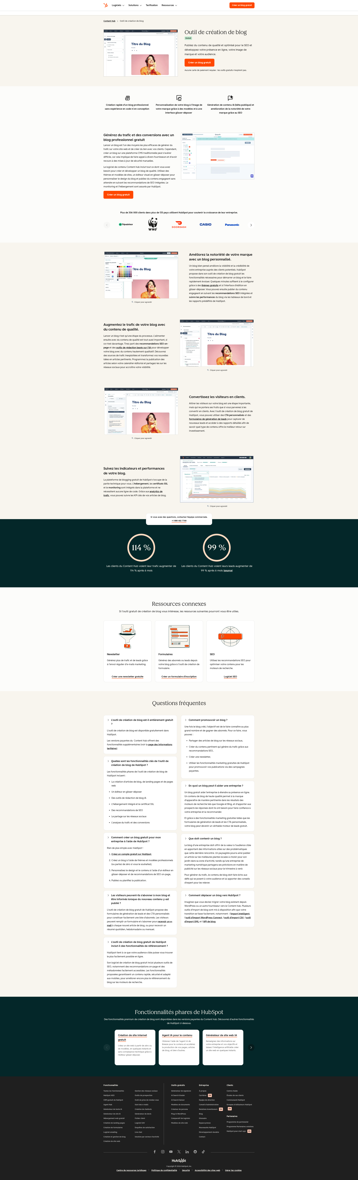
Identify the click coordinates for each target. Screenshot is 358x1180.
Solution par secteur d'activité (147, 1137)
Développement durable (209, 1132)
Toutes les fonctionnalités (113, 1091)
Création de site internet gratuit (132, 1037)
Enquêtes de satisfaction (145, 1128)
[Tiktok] (203, 1152)
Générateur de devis (143, 1114)
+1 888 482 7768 (179, 521)
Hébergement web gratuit (114, 1118)
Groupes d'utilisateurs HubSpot (239, 1107)
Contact (202, 1137)
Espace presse (205, 1123)
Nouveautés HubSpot (207, 1128)
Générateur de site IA (112, 1114)
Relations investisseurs (210, 1109)
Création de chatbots (143, 1109)
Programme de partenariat (237, 1122)
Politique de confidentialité (164, 1170)
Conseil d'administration (209, 1105)
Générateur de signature (181, 1091)
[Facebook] (154, 1152)
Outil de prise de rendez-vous (147, 1100)
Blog (201, 1114)
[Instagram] (163, 1152)
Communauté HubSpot (236, 1100)
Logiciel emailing (110, 1132)
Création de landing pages (114, 1123)
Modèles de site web (179, 1123)
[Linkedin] (187, 1152)
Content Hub (109, 21)
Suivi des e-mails (141, 1105)
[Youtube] (171, 1152)
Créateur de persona (179, 1109)
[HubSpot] (105, 5)
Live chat (138, 1132)
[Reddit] (195, 1152)
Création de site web (111, 1141)
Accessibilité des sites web (207, 1170)
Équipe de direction (207, 1100)
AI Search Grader (178, 1095)
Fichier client (140, 1118)
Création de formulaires (113, 1128)
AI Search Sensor (178, 1100)
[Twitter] (179, 1152)
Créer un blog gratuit (243, 5)
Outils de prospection (143, 1095)
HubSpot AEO (109, 1095)
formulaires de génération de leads (208, 419)
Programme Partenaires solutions (240, 1127)
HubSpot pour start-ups (238, 1131)
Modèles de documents (180, 1105)
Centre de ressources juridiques (131, 1170)
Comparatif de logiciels (180, 1118)
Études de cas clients (235, 1095)
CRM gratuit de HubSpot (113, 1100)
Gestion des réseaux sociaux (146, 1091)
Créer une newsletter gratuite (127, 676)
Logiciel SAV (140, 1123)
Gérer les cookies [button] (233, 1170)
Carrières (205, 1095)
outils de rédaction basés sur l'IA (133, 347)
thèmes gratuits (210, 285)
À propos (202, 1091)
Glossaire (203, 1118)
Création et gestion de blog (114, 1137)
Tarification (152, 5)
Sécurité (186, 1170)
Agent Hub (107, 1105)
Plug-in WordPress (178, 1114)
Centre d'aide (232, 1091)
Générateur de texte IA (112, 1109)
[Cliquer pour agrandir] (218, 156)
